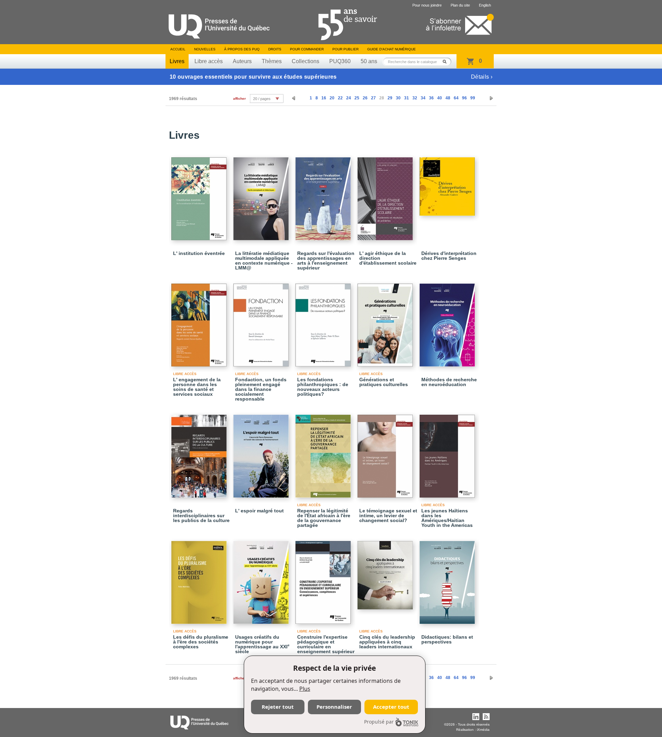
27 (373, 98)
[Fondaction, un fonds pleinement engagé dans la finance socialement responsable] (262, 322)
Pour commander (307, 49)
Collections (305, 61)
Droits (274, 49)
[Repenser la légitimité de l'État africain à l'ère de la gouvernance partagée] (324, 453)
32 (414, 98)
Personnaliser (334, 706)
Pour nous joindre (427, 5)
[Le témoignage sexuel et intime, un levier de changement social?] (386, 453)
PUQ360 (340, 61)
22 (340, 98)
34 (423, 98)
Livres (177, 61)
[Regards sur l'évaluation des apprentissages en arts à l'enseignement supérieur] (324, 195)
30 (398, 98)
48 (447, 98)
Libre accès (208, 61)
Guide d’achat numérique (391, 49)
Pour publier (345, 49)
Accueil (177, 49)
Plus (304, 688)
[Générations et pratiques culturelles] (386, 322)
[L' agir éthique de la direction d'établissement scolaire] (386, 195)
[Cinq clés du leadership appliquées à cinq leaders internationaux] (386, 572)
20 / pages (262, 99)
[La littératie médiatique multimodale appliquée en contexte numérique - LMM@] (262, 195)
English (485, 5)
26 (365, 98)
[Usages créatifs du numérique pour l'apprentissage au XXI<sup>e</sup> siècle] (262, 579)
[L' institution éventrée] (200, 195)
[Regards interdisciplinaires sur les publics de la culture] (200, 453)
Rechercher (446, 61)
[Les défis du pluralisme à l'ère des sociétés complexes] (200, 579)
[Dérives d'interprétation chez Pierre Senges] (448, 183)
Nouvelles (204, 49)
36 (431, 98)
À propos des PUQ (242, 49)
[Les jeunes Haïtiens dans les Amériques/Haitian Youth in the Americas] (448, 453)
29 (390, 98)
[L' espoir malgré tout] (262, 453)
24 (348, 98)
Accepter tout (391, 706)
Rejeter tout (278, 706)
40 (439, 98)
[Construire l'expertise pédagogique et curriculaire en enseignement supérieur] (324, 579)
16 (323, 98)
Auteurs (242, 61)
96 (464, 98)
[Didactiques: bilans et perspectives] (448, 579)
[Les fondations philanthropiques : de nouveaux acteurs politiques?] (324, 322)
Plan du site (460, 5)
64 (456, 98)
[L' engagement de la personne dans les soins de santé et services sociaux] (200, 322)
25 (356, 98)
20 (332, 98)
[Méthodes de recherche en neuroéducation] (448, 322)
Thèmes (272, 61)
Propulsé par (379, 721)
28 (381, 98)
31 (406, 98)
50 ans (369, 61)
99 (472, 98)
